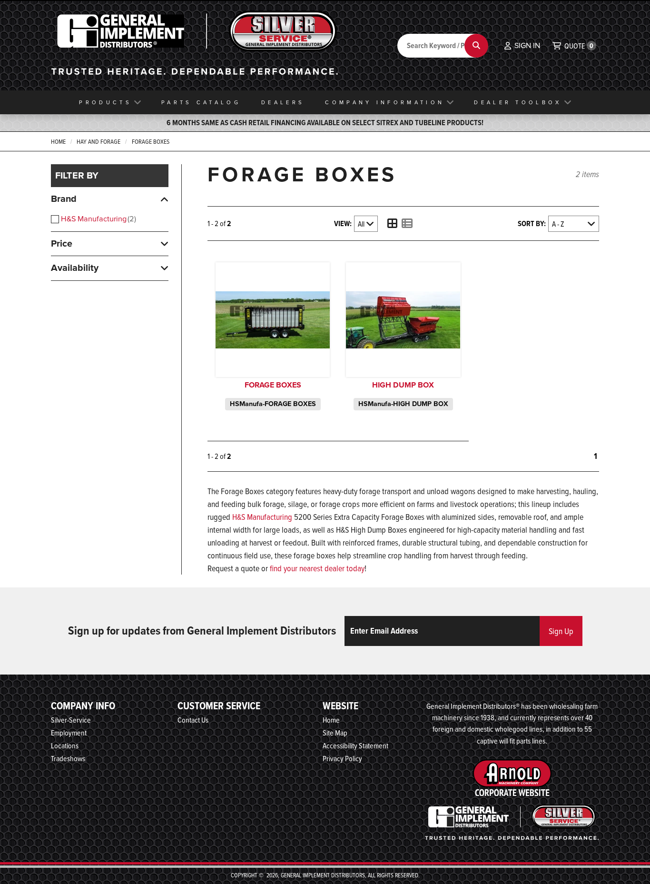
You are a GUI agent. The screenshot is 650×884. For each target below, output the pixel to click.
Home (58, 141)
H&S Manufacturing (97, 218)
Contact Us (192, 720)
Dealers (283, 102)
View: (343, 223)
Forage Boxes (150, 141)
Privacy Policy (342, 758)
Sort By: (532, 223)
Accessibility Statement (355, 745)
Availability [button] (74, 268)
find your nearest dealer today (317, 568)
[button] (522, 45)
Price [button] (61, 243)
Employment (69, 732)
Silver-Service (71, 720)
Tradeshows (68, 758)
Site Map (335, 732)
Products (105, 102)
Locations (65, 745)
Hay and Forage (98, 141)
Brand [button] (64, 199)
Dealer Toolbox (517, 102)
